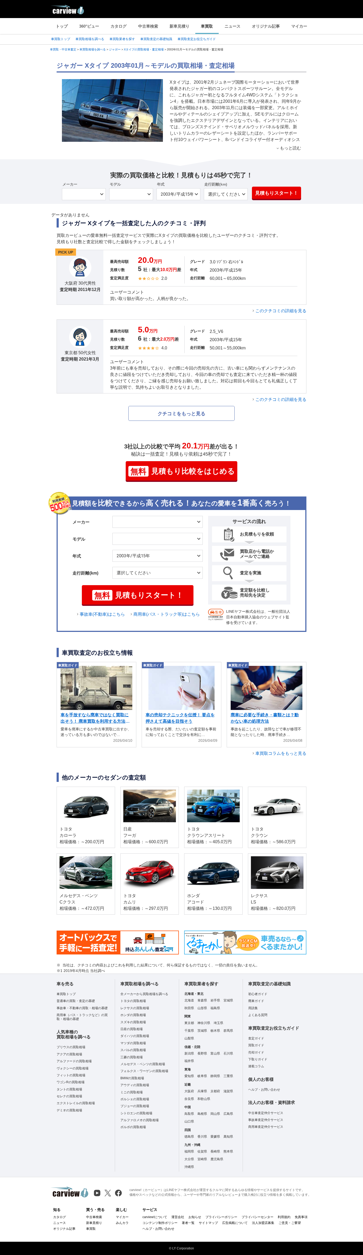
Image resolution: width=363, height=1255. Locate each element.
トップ (62, 26)
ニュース (232, 26)
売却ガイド (256, 1052)
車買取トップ (60, 39)
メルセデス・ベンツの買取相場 (142, 1064)
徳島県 (189, 1136)
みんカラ (122, 1223)
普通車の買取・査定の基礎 (76, 1001)
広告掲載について (235, 1223)
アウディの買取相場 (134, 1085)
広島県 (228, 1114)
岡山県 (215, 1114)
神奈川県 (203, 1023)
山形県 (202, 1008)
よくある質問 (257, 1015)
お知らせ (194, 1217)
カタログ (118, 26)
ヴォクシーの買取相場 (72, 1068)
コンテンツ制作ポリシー (160, 1223)
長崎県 (215, 1151)
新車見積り (179, 26)
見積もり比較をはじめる (182, 471)
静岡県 (215, 1076)
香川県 (202, 1136)
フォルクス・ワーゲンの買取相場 (144, 1071)
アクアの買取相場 (69, 1054)
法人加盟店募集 (263, 1223)
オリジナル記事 (266, 26)
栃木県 (215, 1031)
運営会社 (177, 1217)
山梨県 (189, 1038)
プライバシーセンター (257, 1217)
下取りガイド (257, 1059)
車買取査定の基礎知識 (156, 39)
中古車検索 (148, 26)
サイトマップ (208, 1223)
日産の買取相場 (131, 1029)
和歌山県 (203, 1099)
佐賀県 (202, 1151)
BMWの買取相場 (132, 1078)
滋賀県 (228, 1091)
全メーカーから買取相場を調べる (144, 994)
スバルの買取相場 (133, 1050)
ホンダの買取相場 (133, 1015)
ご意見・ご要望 (289, 1223)
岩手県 (215, 1000)
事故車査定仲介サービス (265, 1120)
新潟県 (189, 1053)
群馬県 (228, 1031)
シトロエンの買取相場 (136, 1113)
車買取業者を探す (122, 39)
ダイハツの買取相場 (134, 1036)
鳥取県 (189, 1114)
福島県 (215, 1008)
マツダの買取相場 (133, 1043)
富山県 (215, 1053)
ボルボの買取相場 (133, 1127)
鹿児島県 (216, 1159)
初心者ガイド (257, 994)
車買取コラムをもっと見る (280, 753)
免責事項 (301, 1217)
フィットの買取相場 (71, 1075)
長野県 (202, 1053)
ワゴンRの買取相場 (71, 1082)
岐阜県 (202, 1076)
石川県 (228, 1053)
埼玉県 (218, 1023)
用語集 (253, 1008)
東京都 (189, 1023)
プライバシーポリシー (221, 1217)
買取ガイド (256, 1045)
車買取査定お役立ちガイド (197, 39)
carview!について (154, 1217)
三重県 (228, 1076)
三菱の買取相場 (131, 1057)
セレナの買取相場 (69, 1096)
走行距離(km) (215, 184)
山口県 (189, 1121)
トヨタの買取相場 (133, 1001)
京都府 (215, 1091)
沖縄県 (189, 1167)
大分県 (189, 1159)
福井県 (189, 1061)
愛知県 (189, 1076)
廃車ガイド (256, 1001)
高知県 (228, 1136)
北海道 (189, 1000)
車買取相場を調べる (89, 39)
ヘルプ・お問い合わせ (264, 1089)
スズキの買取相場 (133, 1022)
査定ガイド (256, 1038)
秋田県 (189, 1008)
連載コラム (256, 1066)
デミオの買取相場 (69, 1110)
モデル (115, 184)
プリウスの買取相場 (71, 1047)
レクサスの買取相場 (134, 1008)
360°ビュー (89, 26)
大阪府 (189, 1091)
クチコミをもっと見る (181, 413)
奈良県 (189, 1099)
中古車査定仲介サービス (265, 1113)
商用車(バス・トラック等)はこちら (166, 614)
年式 (160, 184)
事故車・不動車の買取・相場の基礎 (82, 1008)
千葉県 (189, 1031)
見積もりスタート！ (276, 193)
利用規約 (284, 1217)
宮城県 (228, 1000)
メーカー (69, 184)
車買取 (207, 26)
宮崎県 (202, 1159)
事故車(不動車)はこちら (102, 614)
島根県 (202, 1114)
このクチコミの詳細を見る (280, 311)
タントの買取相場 (69, 1089)
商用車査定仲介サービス (265, 1127)
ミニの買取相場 (131, 1092)
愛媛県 (215, 1136)
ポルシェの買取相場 (134, 1099)
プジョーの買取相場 (134, 1106)
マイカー (299, 26)
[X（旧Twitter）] (107, 1193)
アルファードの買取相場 (74, 1061)
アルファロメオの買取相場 (139, 1120)
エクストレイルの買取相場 (76, 1103)
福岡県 (189, 1151)
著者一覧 (188, 1223)
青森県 (202, 1000)
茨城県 (202, 1031)
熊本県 (228, 1151)
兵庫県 (202, 1091)
